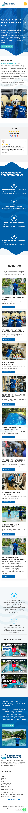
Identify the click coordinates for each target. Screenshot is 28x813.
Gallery (3, 780)
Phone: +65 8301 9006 (8, 792)
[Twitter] (11, 799)
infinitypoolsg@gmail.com (9, 796)
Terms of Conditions (6, 784)
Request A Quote (6, 783)
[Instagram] (14, 799)
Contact (3, 778)
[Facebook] (9, 799)
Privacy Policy (5, 786)
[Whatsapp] (24, 809)
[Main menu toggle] (25, 3)
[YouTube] (19, 799)
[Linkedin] (16, 799)
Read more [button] (4, 152)
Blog (2, 781)
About (3, 776)
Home (3, 775)
